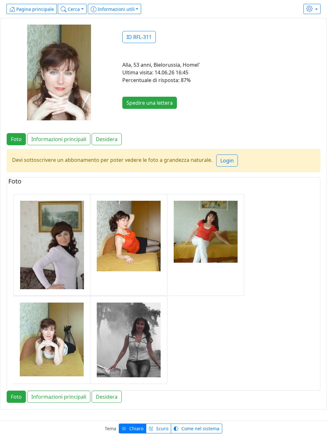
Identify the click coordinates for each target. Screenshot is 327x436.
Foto (16, 139)
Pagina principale (34, 9)
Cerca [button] (73, 9)
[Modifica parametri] (312, 9)
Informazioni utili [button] (115, 9)
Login (227, 160)
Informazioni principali (58, 139)
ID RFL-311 (139, 37)
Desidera (107, 139)
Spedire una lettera (149, 102)
